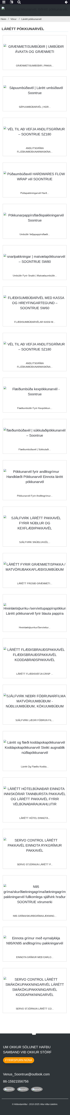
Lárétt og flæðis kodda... (35, 766)
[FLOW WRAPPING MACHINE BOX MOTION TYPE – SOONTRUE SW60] (35, 303)
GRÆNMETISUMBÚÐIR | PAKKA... (35, 65)
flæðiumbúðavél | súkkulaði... (35, 449)
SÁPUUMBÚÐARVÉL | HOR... (35, 107)
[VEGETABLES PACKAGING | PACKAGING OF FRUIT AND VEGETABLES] (35, 49)
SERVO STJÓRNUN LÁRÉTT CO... (35, 1008)
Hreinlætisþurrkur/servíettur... (34, 627)
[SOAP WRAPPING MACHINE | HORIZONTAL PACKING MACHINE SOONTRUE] (35, 90)
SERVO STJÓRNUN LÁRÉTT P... (34, 864)
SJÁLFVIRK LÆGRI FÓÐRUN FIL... (34, 720)
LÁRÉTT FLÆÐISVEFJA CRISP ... (34, 673)
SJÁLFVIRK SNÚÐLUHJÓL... (34, 542)
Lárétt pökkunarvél (31, 19)
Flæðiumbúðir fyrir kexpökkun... (34, 408)
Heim (3, 19)
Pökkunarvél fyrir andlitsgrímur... (34, 495)
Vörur (13, 19)
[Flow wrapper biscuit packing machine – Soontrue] (35, 392)
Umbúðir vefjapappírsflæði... (35, 234)
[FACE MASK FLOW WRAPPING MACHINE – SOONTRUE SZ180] (35, 132)
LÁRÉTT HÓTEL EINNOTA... (34, 818)
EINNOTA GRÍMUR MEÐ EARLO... (34, 957)
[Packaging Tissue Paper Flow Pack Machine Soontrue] (35, 218)
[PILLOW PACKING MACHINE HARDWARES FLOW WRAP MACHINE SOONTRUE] (35, 176)
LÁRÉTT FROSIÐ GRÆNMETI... (34, 583)
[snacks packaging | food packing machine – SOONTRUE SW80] (35, 259)
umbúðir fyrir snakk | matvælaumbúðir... (35, 275)
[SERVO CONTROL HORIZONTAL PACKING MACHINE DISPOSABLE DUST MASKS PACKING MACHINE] (35, 845)
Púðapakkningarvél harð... (34, 193)
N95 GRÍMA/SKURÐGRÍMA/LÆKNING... (34, 916)
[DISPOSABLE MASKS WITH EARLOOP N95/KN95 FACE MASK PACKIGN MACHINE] (35, 941)
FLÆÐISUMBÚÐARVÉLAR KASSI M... (34, 322)
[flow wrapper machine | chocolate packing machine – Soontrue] (35, 433)
